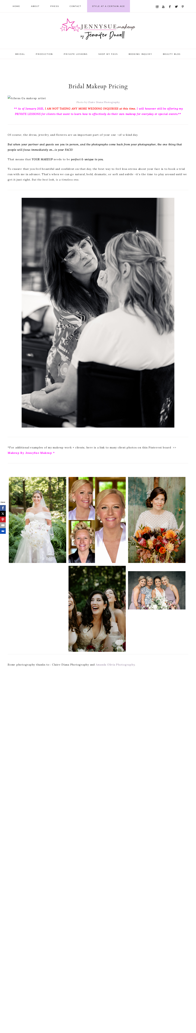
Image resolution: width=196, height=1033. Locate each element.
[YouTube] (164, 2)
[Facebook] (171, 2)
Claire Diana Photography (104, 102)
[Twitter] (177, 2)
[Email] (3, 525)
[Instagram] (158, 2)
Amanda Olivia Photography (115, 664)
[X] (3, 514)
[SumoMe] (3, 531)
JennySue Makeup (98, 31)
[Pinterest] (183, 2)
